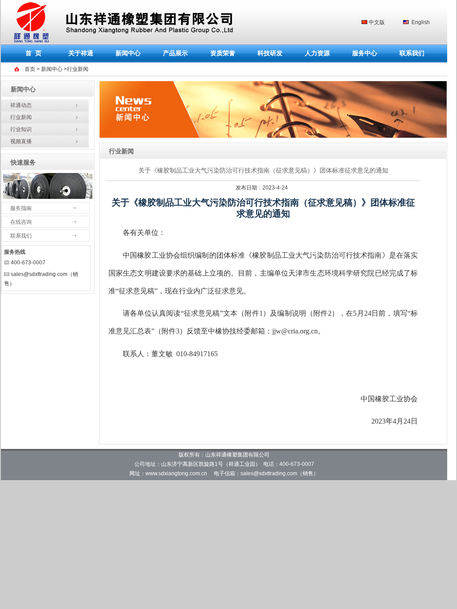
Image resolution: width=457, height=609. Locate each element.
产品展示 (175, 53)
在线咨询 (21, 222)
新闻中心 (128, 53)
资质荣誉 (222, 53)
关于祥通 (80, 53)
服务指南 (21, 208)
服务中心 (364, 53)
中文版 (377, 22)
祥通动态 (21, 105)
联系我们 (411, 53)
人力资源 (317, 53)
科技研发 (270, 53)
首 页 (33, 53)
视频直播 (21, 141)
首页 (29, 69)
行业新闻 (21, 117)
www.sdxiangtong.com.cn (176, 473)
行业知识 (21, 129)
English (420, 22)
